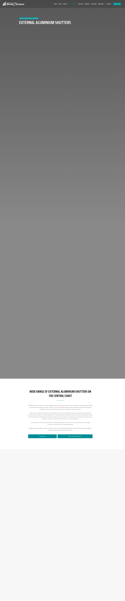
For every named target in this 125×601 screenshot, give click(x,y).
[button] (67, 4)
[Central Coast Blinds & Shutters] (13, 4)
